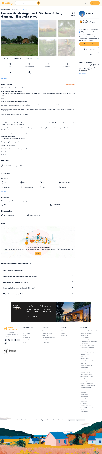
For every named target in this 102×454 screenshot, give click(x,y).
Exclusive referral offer (86, 333)
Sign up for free (95, 3)
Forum (63, 333)
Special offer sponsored (86, 383)
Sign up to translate (70, 84)
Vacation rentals (84, 335)
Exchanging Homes (85, 372)
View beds (4, 78)
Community (26, 340)
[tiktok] (12, 340)
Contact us (64, 335)
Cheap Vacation (84, 358)
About (24, 331)
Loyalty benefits (84, 411)
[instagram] (9, 340)
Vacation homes (84, 367)
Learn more (82, 73)
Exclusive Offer (84, 394)
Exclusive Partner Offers (86, 387)
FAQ (62, 331)
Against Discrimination (86, 349)
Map (38, 58)
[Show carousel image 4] (66, 47)
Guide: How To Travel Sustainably (88, 331)
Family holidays (84, 401)
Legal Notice (56, 420)
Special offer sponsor (85, 369)
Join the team (26, 333)
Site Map (64, 420)
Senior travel (83, 403)
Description (17, 58)
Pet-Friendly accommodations (88, 361)
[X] (18, 340)
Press (24, 342)
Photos (6, 58)
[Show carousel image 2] (66, 28)
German (25, 88)
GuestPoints (45, 335)
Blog (24, 335)
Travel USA (83, 356)
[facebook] (5, 340)
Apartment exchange (85, 405)
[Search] (38, 3)
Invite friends (45, 342)
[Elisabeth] (82, 13)
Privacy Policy (39, 420)
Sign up (38, 253)
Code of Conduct (29, 420)
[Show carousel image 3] (47, 47)
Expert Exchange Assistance (87, 385)
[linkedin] (15, 340)
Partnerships (83, 399)
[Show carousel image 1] (47, 28)
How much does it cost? (62, 3)
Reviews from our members (87, 347)
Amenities (29, 58)
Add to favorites (90, 49)
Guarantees (45, 340)
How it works (83, 390)
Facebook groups (84, 354)
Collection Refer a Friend (86, 376)
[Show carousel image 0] (19, 38)
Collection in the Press (86, 374)
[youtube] (5, 343)
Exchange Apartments (86, 365)
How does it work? (75, 3)
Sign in (86, 3)
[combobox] (27, 3)
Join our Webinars (84, 337)
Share (90, 54)
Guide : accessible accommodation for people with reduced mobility (88, 341)
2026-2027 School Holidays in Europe (88, 408)
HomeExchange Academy (87, 352)
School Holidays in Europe (87, 345)
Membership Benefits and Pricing (88, 381)
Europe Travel (83, 363)
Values (44, 331)
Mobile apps (26, 337)
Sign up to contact (89, 44)
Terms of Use (20, 420)
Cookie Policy (48, 420)
